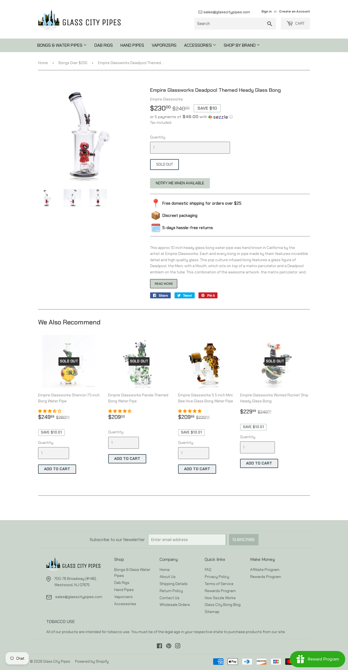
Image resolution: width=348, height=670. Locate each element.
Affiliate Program (264, 569)
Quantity (157, 137)
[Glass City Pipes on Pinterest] (169, 646)
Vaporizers (164, 45)
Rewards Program (220, 590)
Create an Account (294, 11)
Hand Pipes (132, 45)
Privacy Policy (217, 576)
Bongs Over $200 (72, 63)
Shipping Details (174, 583)
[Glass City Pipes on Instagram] (178, 646)
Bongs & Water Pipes (60, 45)
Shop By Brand (240, 45)
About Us (168, 576)
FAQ (208, 569)
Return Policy (171, 590)
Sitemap (212, 611)
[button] (230, 116)
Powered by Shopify (92, 661)
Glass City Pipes (56, 661)
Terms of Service (219, 583)
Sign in (266, 11)
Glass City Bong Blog (223, 604)
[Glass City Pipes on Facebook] (159, 646)
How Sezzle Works (220, 597)
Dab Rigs (103, 45)
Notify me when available (180, 183)
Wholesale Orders (175, 604)
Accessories (198, 45)
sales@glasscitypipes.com (226, 12)
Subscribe (243, 539)
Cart (299, 23)
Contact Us (169, 597)
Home (43, 63)
